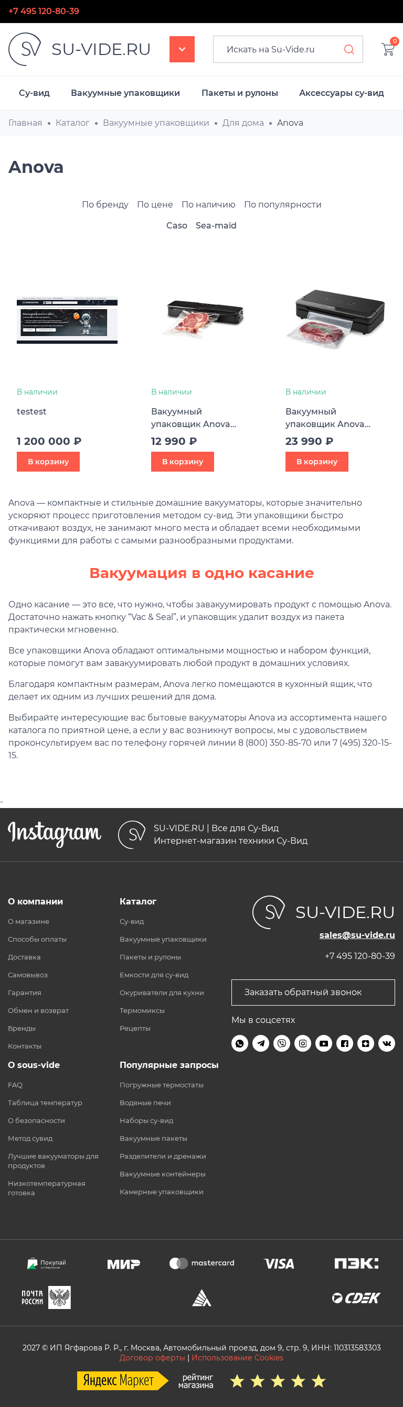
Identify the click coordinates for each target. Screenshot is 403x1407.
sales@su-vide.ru (357, 935)
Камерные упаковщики (162, 1191)
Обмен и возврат (38, 1010)
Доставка (24, 957)
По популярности (283, 205)
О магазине (28, 921)
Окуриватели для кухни (162, 992)
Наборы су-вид (146, 1120)
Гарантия (24, 992)
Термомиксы (142, 1010)
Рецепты (135, 1028)
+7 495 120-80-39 (43, 11)
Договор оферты (152, 1357)
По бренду (105, 205)
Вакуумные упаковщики (125, 93)
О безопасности (36, 1120)
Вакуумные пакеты (153, 1138)
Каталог (182, 49)
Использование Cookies (237, 1357)
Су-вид (34, 93)
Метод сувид (30, 1138)
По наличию (209, 205)
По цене (155, 205)
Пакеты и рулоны (240, 93)
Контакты (24, 1046)
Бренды (22, 1028)
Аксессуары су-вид (341, 93)
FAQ (15, 1085)
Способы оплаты (37, 939)
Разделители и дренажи (163, 1156)
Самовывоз (28, 974)
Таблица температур (45, 1102)
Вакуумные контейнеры (163, 1174)
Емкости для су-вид (154, 974)
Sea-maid (216, 226)
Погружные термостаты (162, 1085)
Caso (176, 226)
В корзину (48, 461)
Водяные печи (145, 1102)
